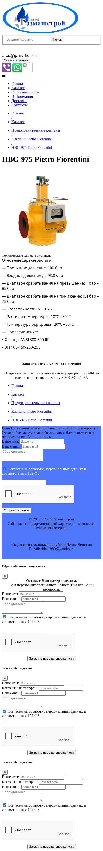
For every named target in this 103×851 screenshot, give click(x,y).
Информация (22, 96)
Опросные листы (25, 92)
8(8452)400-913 (14, 47)
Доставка (19, 101)
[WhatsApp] (17, 71)
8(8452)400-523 (14, 51)
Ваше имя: (10, 441)
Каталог (18, 88)
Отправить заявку (17, 510)
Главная (17, 83)
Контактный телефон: (20, 688)
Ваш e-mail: (11, 446)
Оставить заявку (16, 60)
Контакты (19, 105)
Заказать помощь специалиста (51, 658)
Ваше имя (10, 594)
